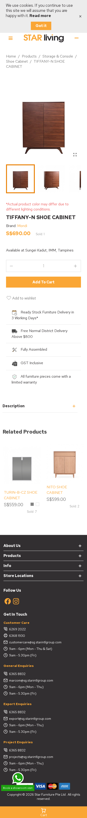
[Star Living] (43, 38)
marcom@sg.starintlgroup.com (31, 680)
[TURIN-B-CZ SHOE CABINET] (22, 465)
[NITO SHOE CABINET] (64, 462)
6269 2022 (17, 629)
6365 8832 (17, 674)
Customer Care (16, 623)
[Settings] (76, 38)
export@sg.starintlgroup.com (30, 718)
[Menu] (10, 38)
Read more (40, 15)
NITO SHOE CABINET (57, 490)
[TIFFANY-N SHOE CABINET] (75, 154)
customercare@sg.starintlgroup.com (35, 642)
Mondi (22, 225)
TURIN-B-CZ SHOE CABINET (20, 495)
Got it (41, 25)
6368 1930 (17, 636)
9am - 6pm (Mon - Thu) (26, 687)
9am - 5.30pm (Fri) (22, 655)
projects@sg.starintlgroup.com (31, 757)
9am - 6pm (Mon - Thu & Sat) (30, 649)
